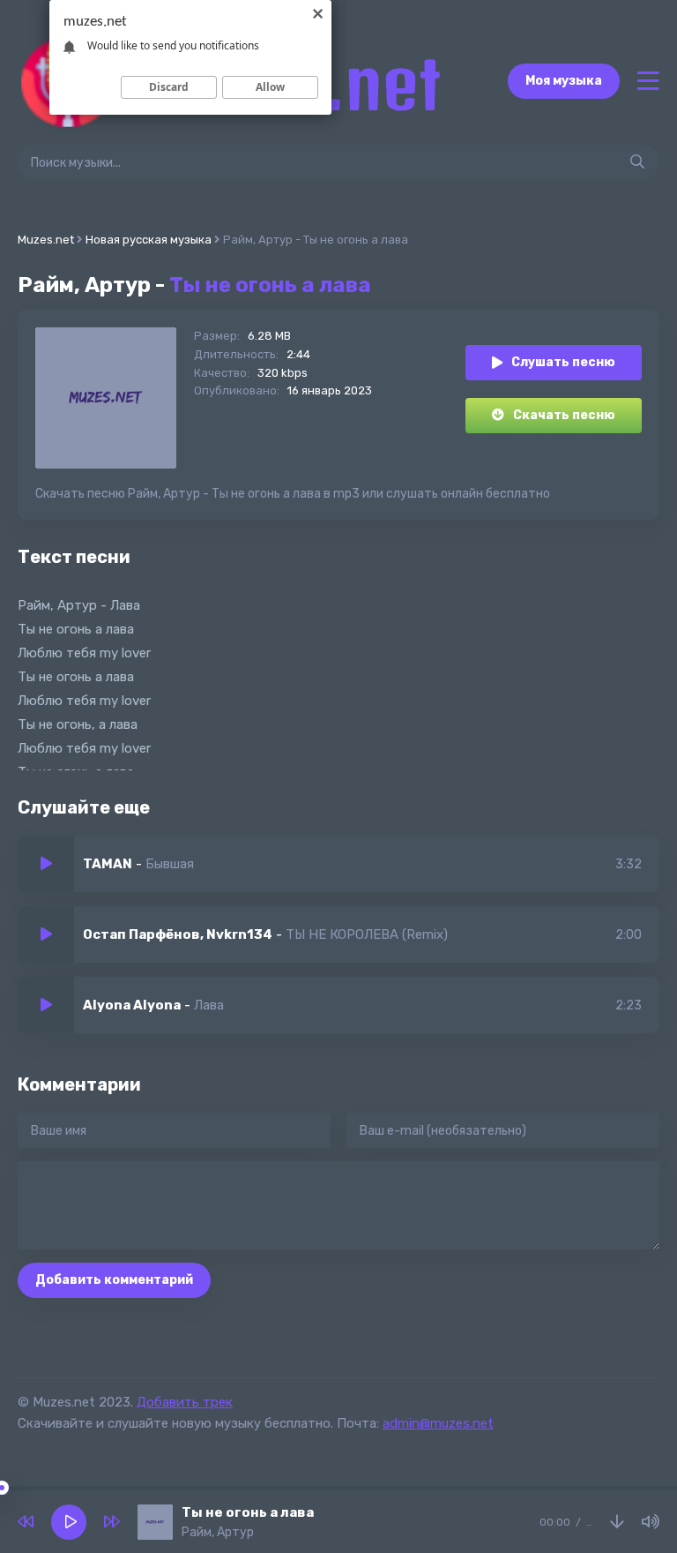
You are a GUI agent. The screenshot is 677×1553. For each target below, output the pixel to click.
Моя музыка (563, 80)
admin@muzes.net (438, 1423)
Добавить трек (185, 1402)
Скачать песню (564, 415)
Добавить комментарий (114, 1279)
